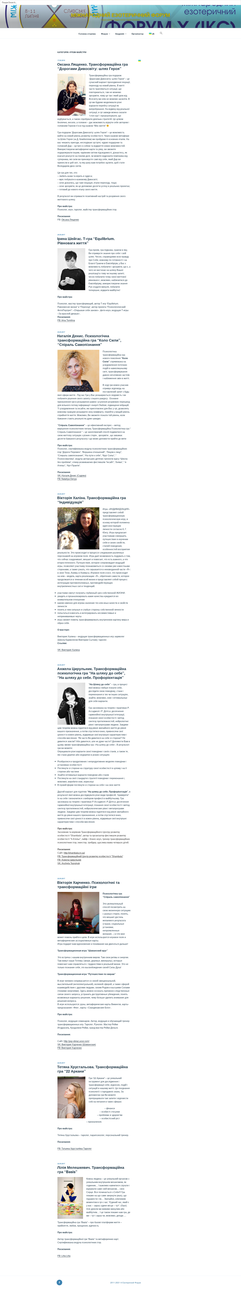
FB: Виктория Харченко (69, 1047)
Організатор (138, 33)
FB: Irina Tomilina (66, 320)
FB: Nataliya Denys (67, 478)
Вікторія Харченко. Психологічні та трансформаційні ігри (88, 884)
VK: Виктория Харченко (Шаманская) (76, 1044)
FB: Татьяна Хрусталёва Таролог (74, 1148)
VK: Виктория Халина (68, 649)
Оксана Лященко (70, 219)
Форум (104, 33)
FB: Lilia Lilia (63, 1255)
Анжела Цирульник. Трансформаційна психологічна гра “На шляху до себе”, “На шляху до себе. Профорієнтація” (91, 673)
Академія (119, 33)
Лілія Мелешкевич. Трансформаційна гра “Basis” (90, 1169)
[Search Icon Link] (161, 33)
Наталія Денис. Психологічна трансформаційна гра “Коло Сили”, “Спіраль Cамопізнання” (89, 340)
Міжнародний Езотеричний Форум (120, 14)
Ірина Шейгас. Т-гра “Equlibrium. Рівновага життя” (86, 240)
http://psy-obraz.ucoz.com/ (76, 1041)
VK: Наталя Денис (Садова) (71, 475)
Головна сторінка (87, 33)
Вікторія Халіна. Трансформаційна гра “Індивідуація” (91, 500)
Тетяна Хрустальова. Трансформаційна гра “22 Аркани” (92, 1069)
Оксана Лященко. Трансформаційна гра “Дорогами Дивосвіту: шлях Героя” (92, 66)
